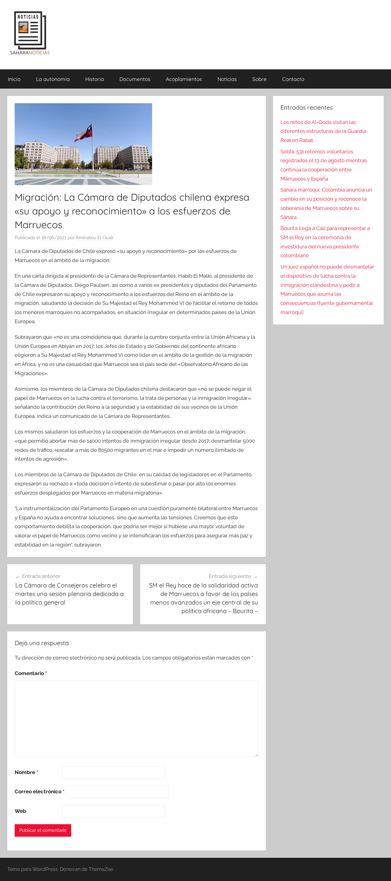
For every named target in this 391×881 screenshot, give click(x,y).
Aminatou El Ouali (94, 237)
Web (20, 811)
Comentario (31, 673)
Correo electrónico (39, 791)
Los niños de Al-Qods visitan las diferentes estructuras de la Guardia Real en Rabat (323, 131)
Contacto (293, 79)
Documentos (134, 79)
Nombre (26, 772)
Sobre (259, 79)
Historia (94, 79)
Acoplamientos (184, 79)
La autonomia (53, 79)
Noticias (227, 79)
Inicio (14, 79)
